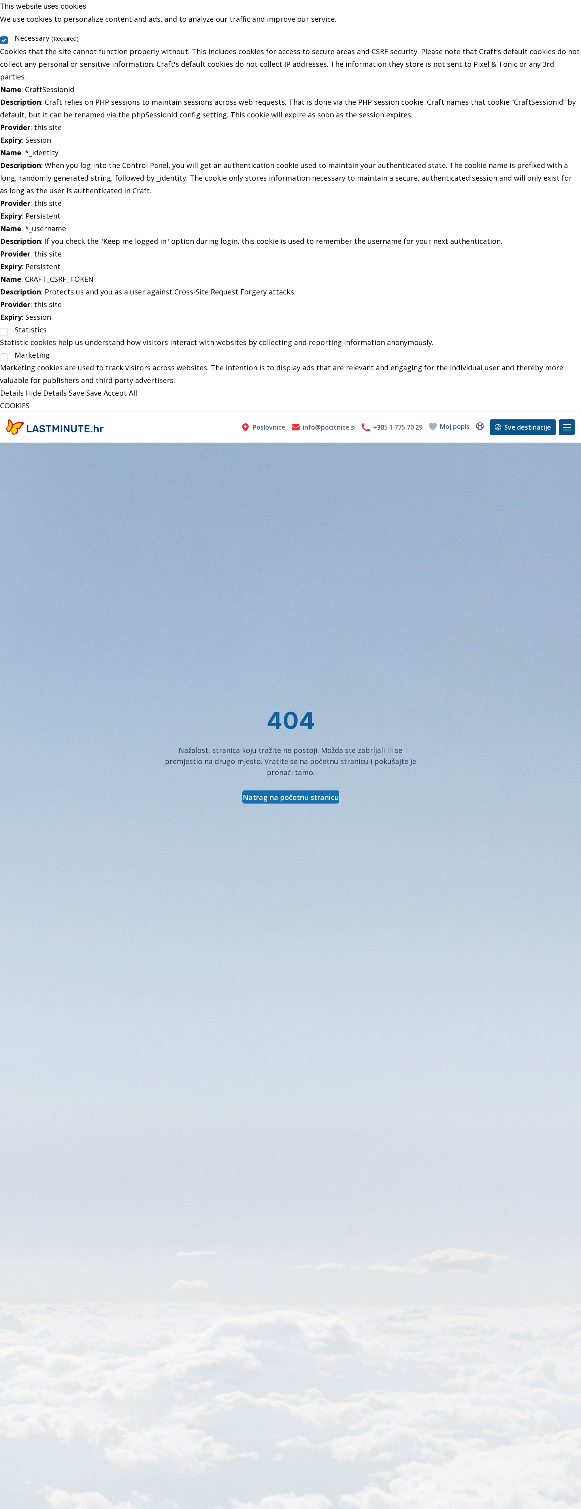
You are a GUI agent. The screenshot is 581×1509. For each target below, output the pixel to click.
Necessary (47, 38)
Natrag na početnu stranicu (291, 797)
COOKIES (15, 405)
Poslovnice (269, 427)
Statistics (31, 329)
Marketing (32, 355)
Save (76, 393)
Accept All (120, 393)
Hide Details (46, 393)
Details (12, 393)
